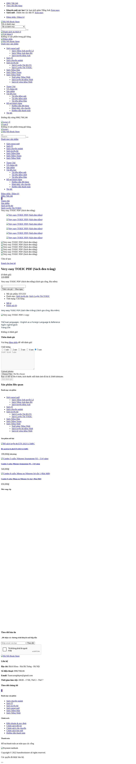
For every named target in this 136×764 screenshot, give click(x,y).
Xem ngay (55, 10)
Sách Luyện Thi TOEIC (22, 67)
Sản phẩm (10, 91)
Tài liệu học (11, 94)
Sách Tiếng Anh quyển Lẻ (23, 51)
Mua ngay (19, 289)
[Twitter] (1, 198)
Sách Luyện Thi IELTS (21, 65)
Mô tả (8, 303)
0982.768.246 (12, 3)
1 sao (6, 349)
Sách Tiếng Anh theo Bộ (22, 53)
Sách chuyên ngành (14, 60)
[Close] (2, 762)
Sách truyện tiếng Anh (21, 55)
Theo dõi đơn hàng (14, 6)
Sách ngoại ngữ (13, 48)
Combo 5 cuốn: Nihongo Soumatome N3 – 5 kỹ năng (20, 464)
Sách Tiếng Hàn (13, 70)
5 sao (39, 349)
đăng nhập (13, 342)
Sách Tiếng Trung (13, 72)
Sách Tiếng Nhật (13, 75)
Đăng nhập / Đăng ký (15, 17)
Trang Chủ (10, 86)
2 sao (15, 349)
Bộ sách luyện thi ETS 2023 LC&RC (14, 449)
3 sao (23, 349)
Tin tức (9, 113)
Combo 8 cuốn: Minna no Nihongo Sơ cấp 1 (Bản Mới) (21, 479)
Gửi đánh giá (7, 379)
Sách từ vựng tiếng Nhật (22, 82)
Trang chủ (5, 201)
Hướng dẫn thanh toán (21, 110)
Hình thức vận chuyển (21, 108)
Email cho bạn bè (8, 263)
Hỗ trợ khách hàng (14, 103)
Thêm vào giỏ (7, 289)
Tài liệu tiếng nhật (19, 98)
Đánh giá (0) (11, 305)
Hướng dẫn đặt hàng (20, 106)
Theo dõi (30, 643)
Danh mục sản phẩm (9, 44)
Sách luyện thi (12, 63)
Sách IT (9, 58)
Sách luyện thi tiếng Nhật (22, 79)
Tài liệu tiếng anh (19, 96)
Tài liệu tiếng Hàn (19, 101)
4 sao (31, 349)
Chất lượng (5, 347)
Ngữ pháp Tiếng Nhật (21, 77)
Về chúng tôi (11, 89)
